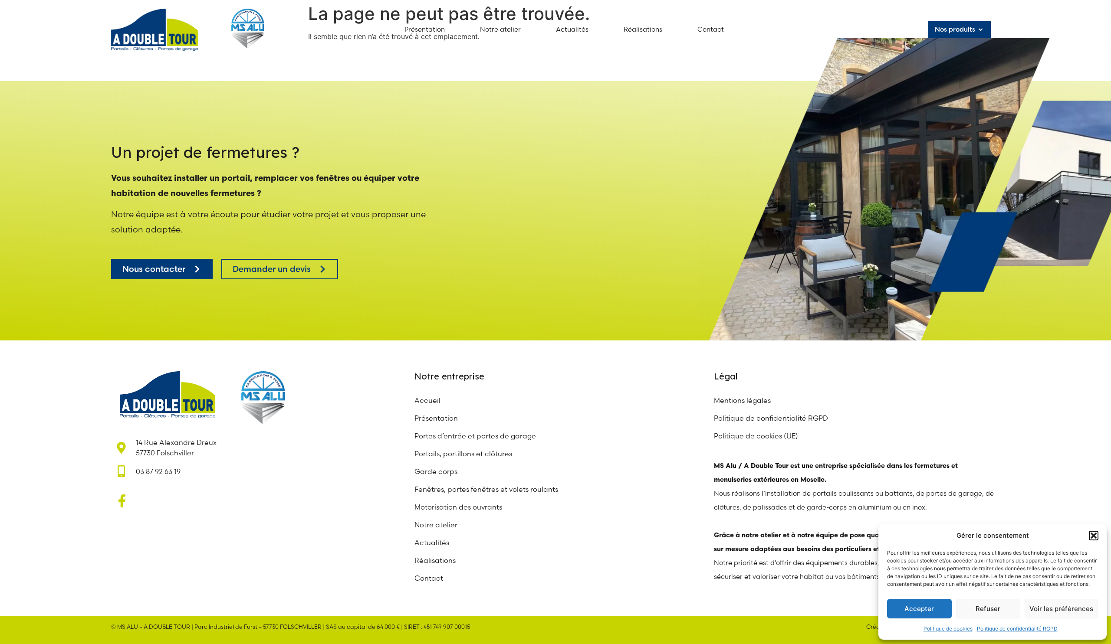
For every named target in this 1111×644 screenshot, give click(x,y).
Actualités (431, 542)
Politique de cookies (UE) (756, 436)
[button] (1093, 535)
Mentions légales (742, 400)
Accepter (919, 609)
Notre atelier (436, 524)
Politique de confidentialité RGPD (1017, 628)
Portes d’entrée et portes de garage (475, 436)
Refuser (988, 609)
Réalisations (435, 560)
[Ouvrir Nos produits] (980, 30)
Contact (428, 578)
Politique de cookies (948, 628)
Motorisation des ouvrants (458, 507)
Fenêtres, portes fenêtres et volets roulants (486, 489)
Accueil (427, 400)
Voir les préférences (1061, 609)
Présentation (436, 418)
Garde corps (435, 471)
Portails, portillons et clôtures (463, 453)
